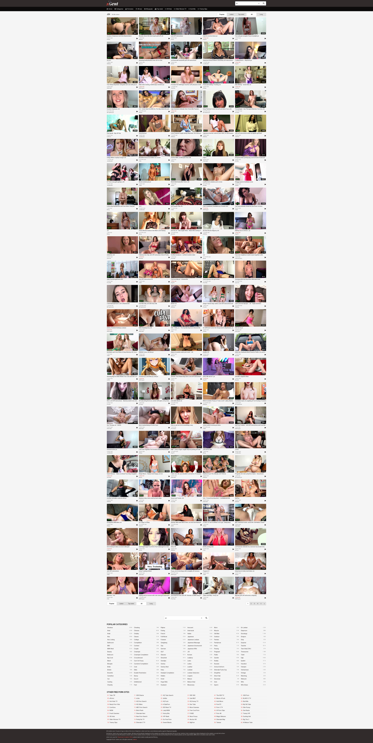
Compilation (138, 643)
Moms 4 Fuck (220, 698)
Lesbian (189, 670)
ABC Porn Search (141, 707)
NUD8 (111, 710)
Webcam (244, 679)
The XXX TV (220, 695)
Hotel (162, 679)
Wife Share (244, 685)
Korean (189, 655)
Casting (109, 682)
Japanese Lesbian (193, 640)
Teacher (243, 646)
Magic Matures (221, 716)
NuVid (172, 63)
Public (216, 655)
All (252, 14)
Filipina (163, 627)
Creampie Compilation (141, 655)
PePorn (109, 550)
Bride (109, 667)
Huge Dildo (164, 682)
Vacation (244, 664)
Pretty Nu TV (140, 719)
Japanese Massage (193, 643)
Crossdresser (138, 658)
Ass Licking (111, 640)
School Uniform (219, 667)
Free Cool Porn (194, 710)
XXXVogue (141, 88)
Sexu (236, 39)
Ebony (136, 676)
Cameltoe (110, 676)
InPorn (172, 380)
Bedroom (110, 655)
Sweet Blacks (167, 722)
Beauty (109, 652)
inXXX (108, 380)
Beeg (108, 209)
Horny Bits (166, 713)
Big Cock (110, 658)
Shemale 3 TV (140, 722)
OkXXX (236, 185)
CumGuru (113, 707)
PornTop (173, 599)
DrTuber (237, 112)
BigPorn (192, 722)
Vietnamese (245, 670)
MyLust (140, 63)
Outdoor (216, 636)
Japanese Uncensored (194, 646)
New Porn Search (141, 716)
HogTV (205, 39)
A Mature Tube (247, 722)
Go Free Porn (167, 719)
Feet (135, 685)
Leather (189, 667)
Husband (163, 685)
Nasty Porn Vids (115, 704)
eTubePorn (166, 704)
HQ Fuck (165, 701)
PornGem (173, 428)
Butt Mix (192, 9)
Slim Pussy (246, 707)
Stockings (244, 633)
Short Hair (217, 676)
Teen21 (141, 526)
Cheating (137, 627)
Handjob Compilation (167, 673)
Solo (215, 682)
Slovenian (217, 679)
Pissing (216, 649)
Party (215, 646)
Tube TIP (112, 695)
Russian (216, 664)
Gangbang (164, 643)
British (109, 670)
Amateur (110, 627)
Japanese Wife (192, 649)
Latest (232, 14)
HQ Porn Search (141, 701)
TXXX (140, 185)
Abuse (135, 739)
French (163, 633)
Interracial (190, 630)
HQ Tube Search (168, 695)
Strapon (243, 636)
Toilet (242, 655)
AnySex (141, 39)
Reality (216, 661)
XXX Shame (140, 695)
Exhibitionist (138, 682)
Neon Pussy (193, 716)
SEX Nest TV (167, 707)
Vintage (243, 673)
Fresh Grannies (114, 713)
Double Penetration (140, 673)
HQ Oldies (139, 704)
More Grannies (194, 707)
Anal (108, 630)
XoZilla (237, 161)
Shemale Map (220, 719)
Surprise (243, 643)
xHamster (109, 88)
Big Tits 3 (246, 719)
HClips (108, 39)
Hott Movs (219, 701)
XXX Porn (246, 695)
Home (109, 9)
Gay (162, 646)
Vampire (243, 667)
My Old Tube (247, 704)
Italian (189, 633)
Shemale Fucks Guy (220, 670)
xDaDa (165, 698)
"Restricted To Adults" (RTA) (125, 737)
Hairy (162, 670)
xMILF (172, 526)
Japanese (190, 636)
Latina (189, 664)
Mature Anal (191, 682)
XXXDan (109, 63)
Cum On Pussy (138, 661)
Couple (136, 649)
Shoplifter (217, 673)
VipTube (173, 404)
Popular (221, 14)
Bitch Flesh (139, 710)
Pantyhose (217, 643)
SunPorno (205, 355)
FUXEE (192, 713)
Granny (163, 664)
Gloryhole (164, 658)
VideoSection (238, 258)
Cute (135, 667)
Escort (136, 679)
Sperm (216, 685)
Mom (215, 627)
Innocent (190, 627)
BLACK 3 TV (247, 698)
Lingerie (189, 676)
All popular (148, 9)
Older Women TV (180, 9)
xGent (112, 3)
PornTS (218, 704)
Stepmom (244, 630)
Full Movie (164, 636)
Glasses (163, 655)
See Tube (193, 704)
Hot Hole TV (113, 701)
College (136, 640)
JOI (188, 652)
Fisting (163, 630)
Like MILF (193, 698)
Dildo (135, 670)
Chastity (110, 685)
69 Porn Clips (220, 710)
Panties (216, 640)
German (163, 649)
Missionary (190, 685)
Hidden (163, 676)
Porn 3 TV (219, 707)
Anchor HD (193, 719)
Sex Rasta (246, 710)
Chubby (136, 633)
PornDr (205, 307)
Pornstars (129, 9)
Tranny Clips (202, 9)
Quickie (216, 658)
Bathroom (110, 643)
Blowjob (109, 664)
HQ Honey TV (194, 701)
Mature (189, 679)
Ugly (242, 658)
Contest (136, 646)
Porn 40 (218, 713)
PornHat (173, 258)
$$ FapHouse (110, 112)
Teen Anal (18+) (246, 649)
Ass (108, 636)
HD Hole (168, 9)
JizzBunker (206, 63)
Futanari (163, 640)
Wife (242, 682)
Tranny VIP (246, 713)
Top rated (159, 9)
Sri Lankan (244, 627)
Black (109, 661)
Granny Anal (164, 667)
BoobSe (173, 234)
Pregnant (217, 652)
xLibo (138, 698)
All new (138, 9)
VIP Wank (166, 716)
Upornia (109, 258)
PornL (172, 39)
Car (108, 679)
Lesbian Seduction (193, 673)
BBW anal (110, 649)
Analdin (237, 380)
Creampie (137, 652)
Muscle (216, 630)
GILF (162, 652)
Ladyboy (190, 658)
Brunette (110, 673)
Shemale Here (140, 713)
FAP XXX (192, 695)
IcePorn (237, 88)
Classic (136, 636)
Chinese (136, 630)
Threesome (244, 652)
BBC (108, 646)
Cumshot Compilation (141, 664)
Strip (242, 640)
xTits (140, 161)
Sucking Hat (247, 716)
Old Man (216, 633)
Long (261, 14)
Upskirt (243, 661)
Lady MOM (166, 710)
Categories (118, 9)
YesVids (173, 88)
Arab (108, 633)
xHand (172, 112)
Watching (244, 676)
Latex (189, 661)
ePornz (112, 698)
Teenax (218, 722)
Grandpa (163, 661)
